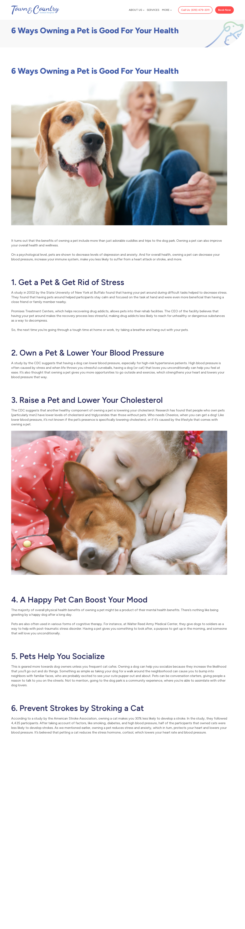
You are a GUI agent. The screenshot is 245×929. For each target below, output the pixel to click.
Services (153, 9)
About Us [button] (135, 9)
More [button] (166, 9)
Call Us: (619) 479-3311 (195, 9)
